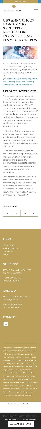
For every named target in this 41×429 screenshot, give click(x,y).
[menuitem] (35, 8)
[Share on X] (16, 213)
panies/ (29, 85)
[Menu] (35, 8)
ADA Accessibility (10, 248)
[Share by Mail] (33, 213)
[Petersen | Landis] (17, 8)
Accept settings (20, 424)
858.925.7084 (20, 2)
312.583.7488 (16, 304)
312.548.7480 (13, 281)
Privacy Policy (9, 245)
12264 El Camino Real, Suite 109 (17, 270)
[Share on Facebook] (7, 213)
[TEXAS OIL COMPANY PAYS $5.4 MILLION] (20, 52)
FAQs (5, 254)
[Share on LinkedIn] (25, 213)
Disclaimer (7, 251)
